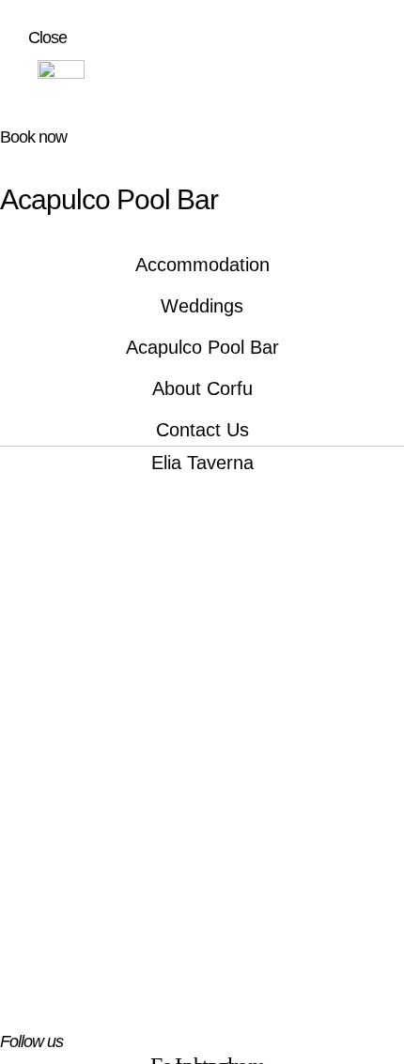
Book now (33, 137)
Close (47, 37)
